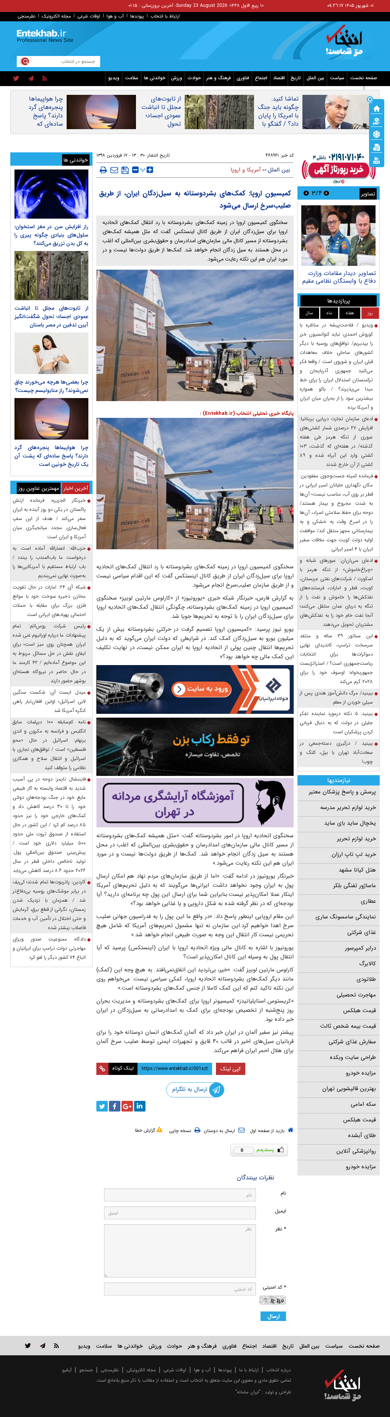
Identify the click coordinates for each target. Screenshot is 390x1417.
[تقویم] (376, 146)
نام (283, 1193)
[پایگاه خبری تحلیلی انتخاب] (346, 44)
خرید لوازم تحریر (356, 838)
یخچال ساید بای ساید (350, 823)
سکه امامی (363, 1104)
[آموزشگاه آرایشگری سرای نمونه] (195, 802)
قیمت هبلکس (359, 1010)
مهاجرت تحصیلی (356, 995)
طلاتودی (366, 979)
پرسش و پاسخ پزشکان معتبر (342, 791)
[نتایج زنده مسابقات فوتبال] (376, 159)
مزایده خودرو (361, 1073)
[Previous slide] (326, 192)
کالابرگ (367, 963)
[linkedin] (139, 1106)
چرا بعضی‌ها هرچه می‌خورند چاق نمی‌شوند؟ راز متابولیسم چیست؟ (51, 386)
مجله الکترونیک (56, 16)
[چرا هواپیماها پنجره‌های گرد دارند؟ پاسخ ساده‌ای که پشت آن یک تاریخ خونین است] (51, 419)
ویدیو (113, 78)
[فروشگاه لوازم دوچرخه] (195, 747)
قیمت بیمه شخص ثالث (348, 1026)
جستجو (86, 1370)
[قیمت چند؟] (376, 120)
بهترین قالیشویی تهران (349, 1088)
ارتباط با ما (249, 1370)
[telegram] (31, 78)
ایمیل (280, 1211)
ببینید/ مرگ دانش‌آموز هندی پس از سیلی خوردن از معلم (336, 697)
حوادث (194, 78)
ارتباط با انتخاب (165, 16)
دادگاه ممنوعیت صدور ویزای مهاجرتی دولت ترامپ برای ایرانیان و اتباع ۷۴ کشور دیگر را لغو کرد (49, 948)
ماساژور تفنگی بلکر (354, 885)
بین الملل (315, 78)
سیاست (337, 78)
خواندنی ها (154, 78)
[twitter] (16, 78)
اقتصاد (279, 78)
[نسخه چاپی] (103, 170)
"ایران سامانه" (248, 1392)
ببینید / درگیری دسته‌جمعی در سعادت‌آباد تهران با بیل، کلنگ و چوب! (336, 752)
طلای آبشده (362, 1135)
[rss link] (56, 1345)
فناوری (243, 78)
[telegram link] (42, 1345)
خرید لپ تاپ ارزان (354, 854)
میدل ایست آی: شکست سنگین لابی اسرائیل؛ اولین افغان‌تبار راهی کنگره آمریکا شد (49, 701)
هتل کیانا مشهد (357, 870)
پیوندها (137, 16)
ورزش (176, 78)
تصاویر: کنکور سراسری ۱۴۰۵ (342, 273)
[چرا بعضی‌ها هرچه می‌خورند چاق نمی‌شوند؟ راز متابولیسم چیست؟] (51, 353)
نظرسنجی (26, 16)
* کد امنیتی (274, 1287)
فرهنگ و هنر (218, 78)
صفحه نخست (363, 78)
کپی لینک (231, 1069)
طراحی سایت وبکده (353, 1057)
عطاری (368, 901)
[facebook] (114, 1106)
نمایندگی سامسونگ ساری (345, 916)
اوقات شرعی (88, 16)
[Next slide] (306, 192)
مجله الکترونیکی (141, 1370)
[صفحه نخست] (376, 108)
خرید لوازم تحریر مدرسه (348, 807)
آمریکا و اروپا (245, 169)
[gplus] (127, 1106)
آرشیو (67, 1370)
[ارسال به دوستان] (114, 170)
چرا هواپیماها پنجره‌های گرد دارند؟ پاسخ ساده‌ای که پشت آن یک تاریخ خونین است (46, 124)
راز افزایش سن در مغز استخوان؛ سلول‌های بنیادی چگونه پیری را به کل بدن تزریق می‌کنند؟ (51, 235)
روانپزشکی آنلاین (356, 1151)
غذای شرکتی (361, 932)
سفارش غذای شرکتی (352, 1041)
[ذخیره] (125, 170)
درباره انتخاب (278, 1370)
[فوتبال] (376, 133)
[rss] (45, 78)
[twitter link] (28, 1345)
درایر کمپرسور (360, 948)
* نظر (280, 1229)
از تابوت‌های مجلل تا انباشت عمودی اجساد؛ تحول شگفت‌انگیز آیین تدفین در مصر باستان (161, 124)
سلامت (131, 78)
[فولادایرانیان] (195, 689)
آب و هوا (115, 16)
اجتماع (261, 78)
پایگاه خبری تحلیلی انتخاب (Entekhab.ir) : (247, 413)
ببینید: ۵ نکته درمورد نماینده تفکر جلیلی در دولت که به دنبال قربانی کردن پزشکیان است (336, 723)
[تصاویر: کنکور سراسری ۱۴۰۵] (338, 235)
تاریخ (296, 78)
